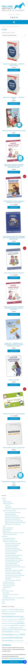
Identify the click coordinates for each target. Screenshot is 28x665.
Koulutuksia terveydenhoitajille (12, 572)
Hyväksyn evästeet (14, 661)
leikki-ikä (22, 619)
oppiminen (21, 627)
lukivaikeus (21, 623)
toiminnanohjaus (7, 640)
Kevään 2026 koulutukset (9, 538)
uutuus (3, 601)
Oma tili (9, 14)
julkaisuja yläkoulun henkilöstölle (13, 524)
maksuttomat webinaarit (9, 583)
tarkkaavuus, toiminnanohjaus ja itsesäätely (15, 508)
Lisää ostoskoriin (14, 70)
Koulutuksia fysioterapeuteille (12, 548)
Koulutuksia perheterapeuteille (12, 562)
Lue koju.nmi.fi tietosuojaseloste (16, 658)
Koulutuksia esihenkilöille (11, 546)
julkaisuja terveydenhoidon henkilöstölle (15, 517)
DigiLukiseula (19, 609)
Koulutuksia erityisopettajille (12, 545)
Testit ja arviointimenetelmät (10, 534)
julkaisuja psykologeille (10, 514)
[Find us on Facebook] (10, 17)
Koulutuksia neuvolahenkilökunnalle (13, 555)
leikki (18, 619)
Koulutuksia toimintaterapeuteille (13, 573)
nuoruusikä (8, 627)
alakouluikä (4, 609)
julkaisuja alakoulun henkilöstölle (13, 512)
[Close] (26, 644)
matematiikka (8, 507)
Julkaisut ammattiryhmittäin (9, 510)
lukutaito (9, 625)
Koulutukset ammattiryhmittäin (10, 541)
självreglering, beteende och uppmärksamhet (14, 597)
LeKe (3, 621)
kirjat (13, 613)
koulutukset (7, 616)
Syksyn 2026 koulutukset (9, 585)
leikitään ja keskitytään (12, 619)
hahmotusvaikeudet (8, 611)
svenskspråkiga (7, 634)
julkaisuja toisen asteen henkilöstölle (14, 521)
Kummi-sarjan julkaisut (8, 527)
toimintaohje (15, 640)
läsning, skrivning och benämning (10, 594)
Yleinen (3, 603)
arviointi (8, 609)
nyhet (12, 627)
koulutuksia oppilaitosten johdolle (13, 558)
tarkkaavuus (16, 634)
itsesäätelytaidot (7, 613)
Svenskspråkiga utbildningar (8, 599)
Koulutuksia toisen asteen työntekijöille (14, 575)
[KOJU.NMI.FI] (14, 6)
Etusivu (3, 26)
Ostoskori (18, 14)
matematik (5, 596)
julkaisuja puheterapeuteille (11, 515)
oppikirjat (16, 627)
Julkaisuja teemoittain (8, 503)
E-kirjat (4, 500)
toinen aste (21, 640)
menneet (4, 589)
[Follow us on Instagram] (14, 17)
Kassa (14, 14)
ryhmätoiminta (16, 631)
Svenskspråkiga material (7, 591)
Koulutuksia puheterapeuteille (12, 565)
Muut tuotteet (6, 531)
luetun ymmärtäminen (9, 621)
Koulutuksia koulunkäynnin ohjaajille (13, 550)
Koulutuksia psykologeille (11, 563)
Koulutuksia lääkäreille (10, 553)
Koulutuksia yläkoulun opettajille (13, 580)
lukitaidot (14, 623)
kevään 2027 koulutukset (9, 540)
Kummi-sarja (18, 616)
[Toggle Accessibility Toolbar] (25, 662)
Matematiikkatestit (7, 529)
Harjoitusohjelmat (7, 501)
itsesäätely (21, 611)
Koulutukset (5, 536)
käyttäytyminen (5, 619)
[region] (14, 653)
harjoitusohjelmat (15, 611)
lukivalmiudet (4, 625)
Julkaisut (4, 498)
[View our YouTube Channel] (12, 17)
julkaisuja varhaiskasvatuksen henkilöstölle (15, 522)
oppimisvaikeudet (7, 631)
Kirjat (4, 526)
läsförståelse (6, 592)
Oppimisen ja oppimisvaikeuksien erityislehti (13, 532)
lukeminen (7, 505)
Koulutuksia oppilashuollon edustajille (14, 560)
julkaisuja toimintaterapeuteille (12, 519)
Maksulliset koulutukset (8, 582)
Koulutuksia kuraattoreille (11, 551)
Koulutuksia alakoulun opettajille (13, 543)
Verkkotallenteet (7, 587)
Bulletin (12, 609)
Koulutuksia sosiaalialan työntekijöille (14, 570)
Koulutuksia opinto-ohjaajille (12, 556)
